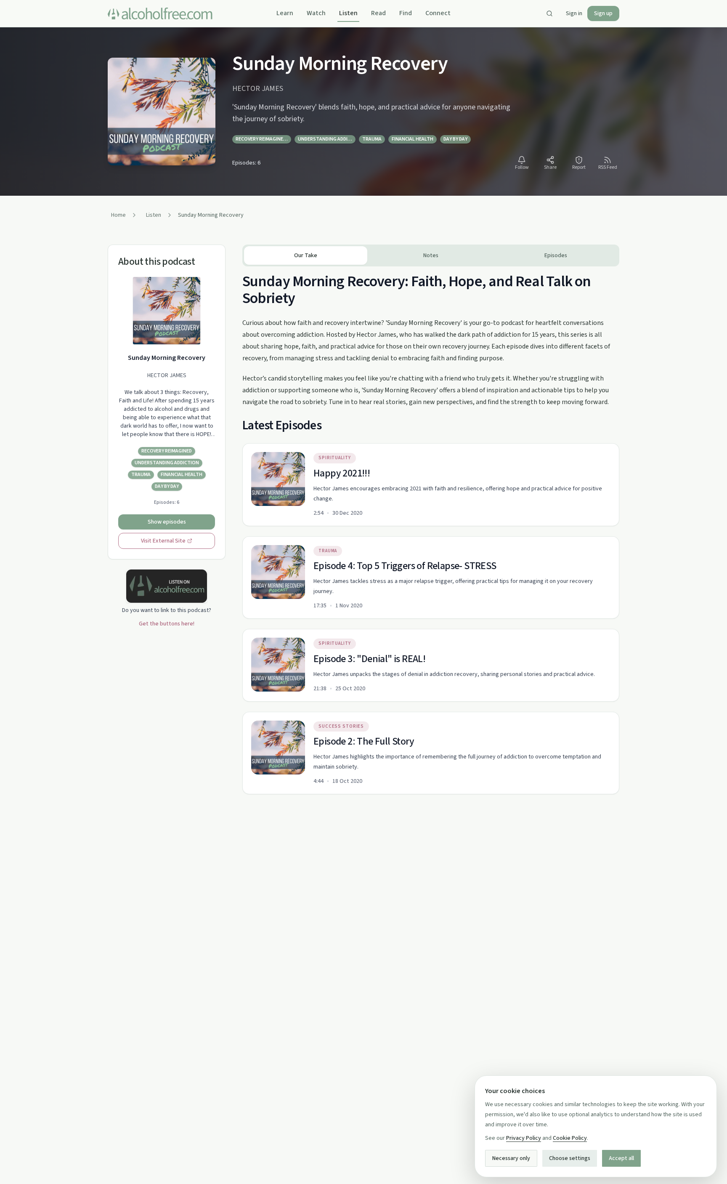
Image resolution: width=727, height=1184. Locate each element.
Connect (438, 13)
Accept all (621, 1158)
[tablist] (430, 255)
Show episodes (167, 522)
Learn (284, 13)
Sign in (574, 13)
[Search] (549, 13)
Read (378, 13)
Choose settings (569, 1158)
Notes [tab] (430, 255)
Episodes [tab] (555, 255)
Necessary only (511, 1158)
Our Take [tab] (305, 255)
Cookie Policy (570, 1138)
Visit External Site (163, 541)
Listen (348, 13)
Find (405, 13)
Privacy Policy (523, 1138)
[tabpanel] (430, 530)
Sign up (603, 13)
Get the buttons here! (166, 624)
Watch (316, 13)
